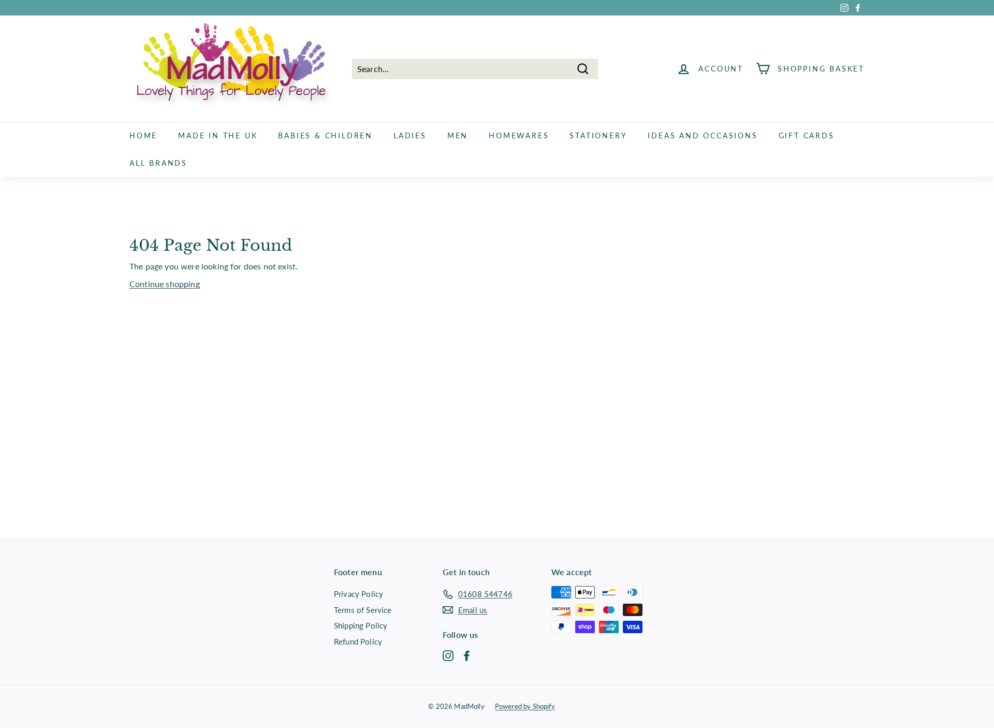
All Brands (158, 163)
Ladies (410, 135)
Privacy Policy (358, 593)
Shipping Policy (360, 625)
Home (143, 135)
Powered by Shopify (525, 706)
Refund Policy (358, 641)
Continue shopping (164, 284)
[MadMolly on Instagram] (448, 655)
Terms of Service (363, 610)
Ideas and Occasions (702, 135)
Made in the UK (217, 135)
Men (457, 135)
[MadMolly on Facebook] (466, 655)
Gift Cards (807, 135)
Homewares (519, 135)
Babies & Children (325, 135)
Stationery (598, 135)
